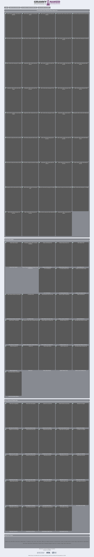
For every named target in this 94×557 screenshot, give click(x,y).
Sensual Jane (41, 543)
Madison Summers (49, 541)
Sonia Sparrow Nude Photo (47, 531)
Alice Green (25, 543)
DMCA (49, 550)
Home (6, 7)
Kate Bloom (17, 541)
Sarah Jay (63, 541)
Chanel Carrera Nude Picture (63, 428)
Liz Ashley (58, 543)
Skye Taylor (34, 541)
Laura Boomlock (57, 541)
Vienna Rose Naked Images (30, 428)
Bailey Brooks (68, 541)
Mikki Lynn (44, 541)
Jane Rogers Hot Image (80, 505)
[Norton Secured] (54, 553)
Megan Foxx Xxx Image (13, 453)
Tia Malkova (28, 541)
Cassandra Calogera (48, 543)
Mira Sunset (69, 543)
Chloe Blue (13, 541)
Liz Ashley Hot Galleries (80, 453)
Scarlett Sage (74, 541)
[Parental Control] (40, 553)
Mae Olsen (30, 543)
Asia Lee (54, 543)
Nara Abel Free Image (13, 479)
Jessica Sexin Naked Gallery (30, 453)
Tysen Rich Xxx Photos (30, 531)
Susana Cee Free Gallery (47, 453)
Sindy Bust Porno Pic (13, 531)
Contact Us (45, 550)
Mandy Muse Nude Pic (13, 505)
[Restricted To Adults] (48, 553)
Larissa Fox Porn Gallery (47, 428)
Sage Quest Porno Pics (63, 453)
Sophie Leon (7, 541)
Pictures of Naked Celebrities (29, 7)
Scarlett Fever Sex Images (30, 479)
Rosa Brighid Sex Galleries (30, 505)
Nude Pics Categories (15, 7)
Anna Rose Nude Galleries (47, 479)
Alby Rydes (39, 541)
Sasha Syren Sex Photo (80, 479)
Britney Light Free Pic (64, 505)
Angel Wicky (86, 541)
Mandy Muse (23, 541)
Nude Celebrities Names (44, 7)
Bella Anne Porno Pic (64, 479)
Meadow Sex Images (80, 428)
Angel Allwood (80, 541)
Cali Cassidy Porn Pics (64, 531)
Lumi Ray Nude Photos (47, 505)
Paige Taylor (63, 543)
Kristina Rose (35, 543)
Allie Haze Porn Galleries (13, 428)
